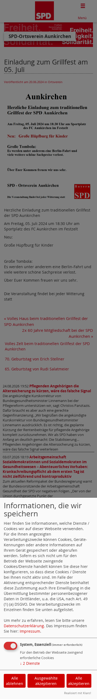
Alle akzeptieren (78, 681)
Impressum (30, 631)
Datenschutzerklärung (24, 625)
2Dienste (30, 663)
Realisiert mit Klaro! (77, 693)
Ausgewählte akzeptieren (46, 681)
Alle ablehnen (14, 681)
